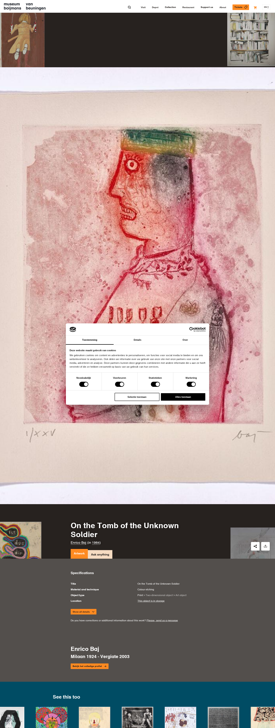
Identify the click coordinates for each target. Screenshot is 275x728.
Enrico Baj (78, 543)
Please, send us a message (162, 620)
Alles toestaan (183, 397)
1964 (96, 543)
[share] (255, 546)
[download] (265, 546)
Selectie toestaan (136, 397)
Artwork (79, 553)
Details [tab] (137, 339)
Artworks (53, 21)
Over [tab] (185, 339)
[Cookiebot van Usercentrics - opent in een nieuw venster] (192, 329)
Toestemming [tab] (89, 339)
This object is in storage (151, 601)
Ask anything (100, 554)
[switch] (119, 384)
